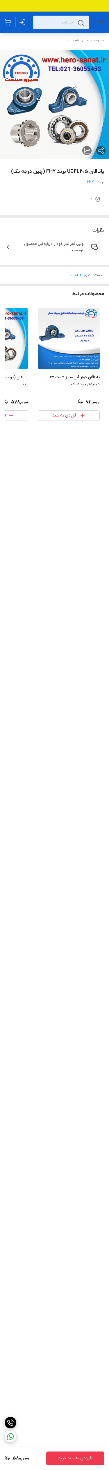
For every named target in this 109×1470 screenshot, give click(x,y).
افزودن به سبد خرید (75, 1458)
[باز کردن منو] (99, 22)
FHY (90, 182)
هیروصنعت (95, 40)
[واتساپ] (10, 1436)
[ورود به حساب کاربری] (23, 22)
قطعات (73, 40)
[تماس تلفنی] (10, 1422)
